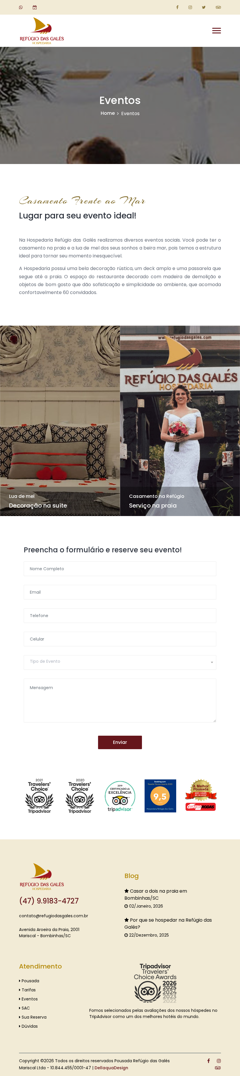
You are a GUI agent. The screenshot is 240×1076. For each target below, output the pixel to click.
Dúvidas (29, 1026)
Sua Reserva (33, 1017)
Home (108, 113)
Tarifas (28, 990)
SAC (25, 1008)
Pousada (29, 981)
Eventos (29, 999)
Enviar (120, 742)
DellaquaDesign (111, 1068)
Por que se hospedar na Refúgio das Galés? (168, 923)
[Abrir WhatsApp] (225, 1061)
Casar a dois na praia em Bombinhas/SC (155, 894)
